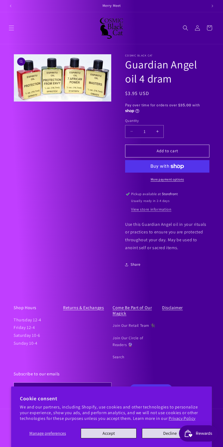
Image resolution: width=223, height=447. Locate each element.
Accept (109, 433)
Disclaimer (172, 307)
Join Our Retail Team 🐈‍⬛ (134, 325)
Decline (170, 433)
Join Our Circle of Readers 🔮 (128, 341)
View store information (151, 209)
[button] (11, 28)
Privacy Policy (182, 418)
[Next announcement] (212, 6)
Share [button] (136, 264)
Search (119, 356)
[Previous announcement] (11, 6)
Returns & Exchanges (83, 307)
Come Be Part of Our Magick (132, 310)
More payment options (167, 179)
